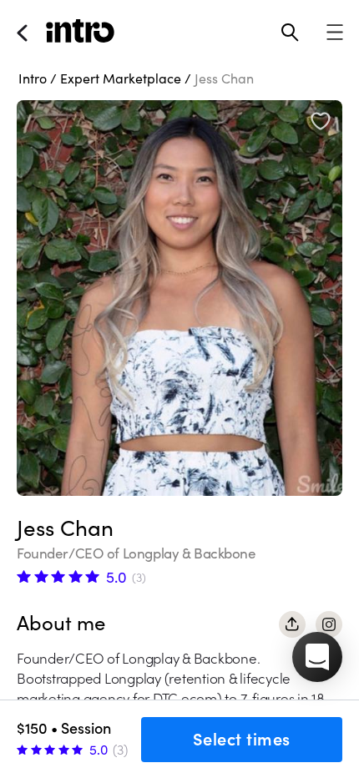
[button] (317, 657)
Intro (32, 78)
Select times (242, 739)
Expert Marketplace (120, 78)
